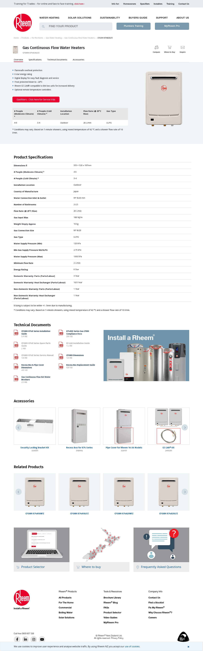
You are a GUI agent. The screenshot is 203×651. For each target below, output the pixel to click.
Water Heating (49, 18)
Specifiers (145, 4)
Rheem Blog (111, 603)
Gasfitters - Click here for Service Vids (36, 99)
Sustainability (110, 18)
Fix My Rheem (156, 608)
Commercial (65, 608)
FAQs (106, 608)
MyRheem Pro (172, 26)
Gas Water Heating (54, 38)
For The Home (66, 603)
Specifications (35, 59)
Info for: (115, 4)
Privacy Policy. (117, 638)
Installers (158, 4)
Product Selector (112, 613)
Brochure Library (112, 598)
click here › (79, 4)
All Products (65, 598)
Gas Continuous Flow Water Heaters (79, 38)
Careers (152, 618)
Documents (57, 59)
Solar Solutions (79, 18)
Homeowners (129, 4)
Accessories (78, 59)
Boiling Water (65, 613)
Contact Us (183, 4)
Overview (18, 59)
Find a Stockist (156, 603)
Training (170, 4)
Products (25, 38)
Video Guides (110, 618)
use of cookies (132, 646)
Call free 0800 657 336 (24, 633)
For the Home (37, 38)
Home (16, 38)
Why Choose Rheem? (160, 613)
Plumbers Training (133, 26)
